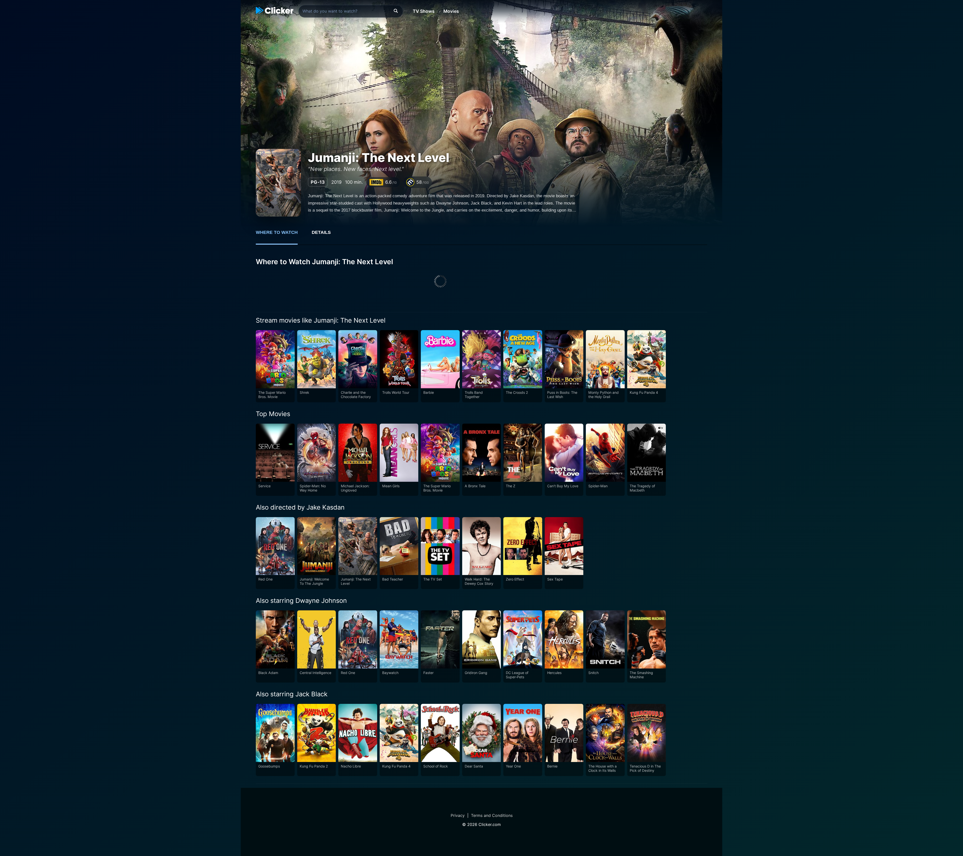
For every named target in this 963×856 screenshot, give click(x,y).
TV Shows (424, 11)
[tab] (280, 235)
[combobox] (350, 11)
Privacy (458, 815)
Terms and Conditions (492, 815)
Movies (451, 11)
